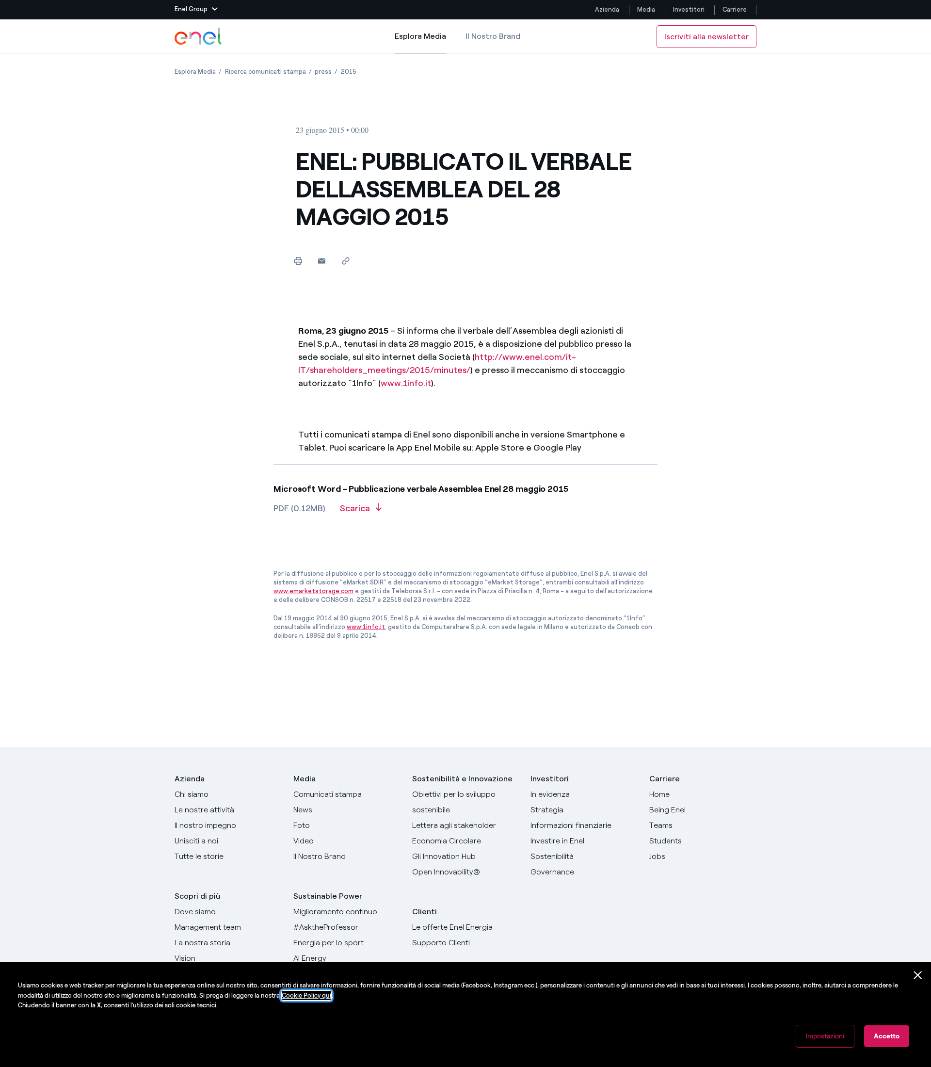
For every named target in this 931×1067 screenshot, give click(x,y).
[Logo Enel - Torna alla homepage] (199, 36)
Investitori (689, 9)
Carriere (735, 9)
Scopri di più (197, 896)
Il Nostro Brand (493, 36)
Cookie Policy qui (306, 995)
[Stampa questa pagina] (298, 261)
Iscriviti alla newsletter (706, 36)
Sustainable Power (327, 896)
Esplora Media (420, 42)
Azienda (607, 9)
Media (646, 9)
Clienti (424, 911)
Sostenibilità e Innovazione (462, 778)
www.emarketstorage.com (313, 591)
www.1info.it (406, 383)
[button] (196, 9)
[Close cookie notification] (918, 975)
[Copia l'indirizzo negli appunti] (345, 261)
